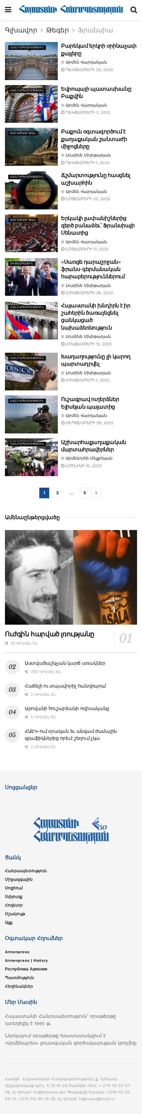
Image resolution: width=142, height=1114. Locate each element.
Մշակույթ (15, 914)
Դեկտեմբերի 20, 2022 (88, 69)
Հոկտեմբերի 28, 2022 (88, 292)
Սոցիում (14, 888)
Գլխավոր (21, 30)
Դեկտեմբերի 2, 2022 (87, 112)
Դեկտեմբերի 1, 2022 (86, 162)
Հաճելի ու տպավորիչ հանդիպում (65, 686)
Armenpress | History (26, 960)
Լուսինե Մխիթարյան (88, 155)
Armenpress (17, 952)
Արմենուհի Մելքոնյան (89, 458)
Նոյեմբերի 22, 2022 (87, 199)
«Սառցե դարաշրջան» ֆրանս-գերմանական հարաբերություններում (93, 269)
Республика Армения (26, 969)
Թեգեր (57, 30)
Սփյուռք (13, 896)
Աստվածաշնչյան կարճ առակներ (65, 663)
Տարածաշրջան (23, 133)
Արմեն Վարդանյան (86, 62)
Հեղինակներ (19, 986)
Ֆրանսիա (95, 30)
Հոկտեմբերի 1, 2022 (86, 380)
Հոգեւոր (14, 905)
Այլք (9, 922)
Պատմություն (19, 977)
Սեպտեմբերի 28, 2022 (88, 423)
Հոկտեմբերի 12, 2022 (88, 344)
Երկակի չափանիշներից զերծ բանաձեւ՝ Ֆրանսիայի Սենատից (98, 225)
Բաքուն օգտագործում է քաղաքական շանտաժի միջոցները (94, 139)
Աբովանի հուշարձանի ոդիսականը (67, 708)
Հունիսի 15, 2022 (83, 466)
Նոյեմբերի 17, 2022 (86, 249)
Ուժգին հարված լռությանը (49, 634)
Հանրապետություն (27, 47)
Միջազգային (21, 263)
